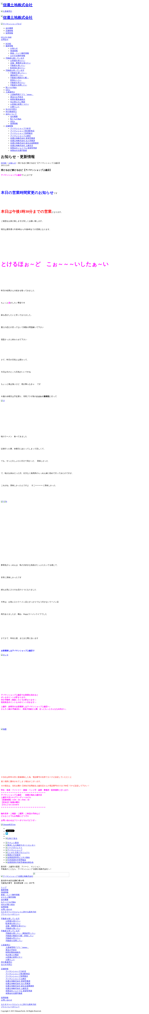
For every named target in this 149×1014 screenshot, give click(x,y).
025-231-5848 (6, 37)
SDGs (12, 121)
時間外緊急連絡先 (17, 99)
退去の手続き (11, 950)
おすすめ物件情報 (17, 56)
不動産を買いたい (17, 65)
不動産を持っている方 (10, 931)
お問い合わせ (6, 909)
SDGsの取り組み (8, 904)
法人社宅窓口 (6, 965)
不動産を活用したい (18, 85)
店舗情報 (9, 31)
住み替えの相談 (12, 955)
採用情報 (9, 33)
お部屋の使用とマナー (19, 104)
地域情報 (14, 51)
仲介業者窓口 (6, 962)
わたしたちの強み (8, 902)
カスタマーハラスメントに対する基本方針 (18, 912)
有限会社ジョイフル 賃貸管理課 (23, 148)
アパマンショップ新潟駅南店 (22, 131)
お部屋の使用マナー (14, 957)
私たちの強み (15, 119)
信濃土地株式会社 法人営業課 (22, 141)
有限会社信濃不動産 (18, 150)
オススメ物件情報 (8, 897)
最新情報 (4, 890)
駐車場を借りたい (17, 68)
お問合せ (4, 39)
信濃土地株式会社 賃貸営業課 (22, 138)
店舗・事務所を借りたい (20, 63)
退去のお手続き (16, 97)
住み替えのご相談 (17, 102)
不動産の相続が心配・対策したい (20, 936)
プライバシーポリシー (10, 914)
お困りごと (15, 107)
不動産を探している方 (10, 919)
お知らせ (14, 48)
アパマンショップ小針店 (20, 128)
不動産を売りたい (17, 83)
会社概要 (9, 28)
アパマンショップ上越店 (20, 136)
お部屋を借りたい (17, 61)
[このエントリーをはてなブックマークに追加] (7, 834)
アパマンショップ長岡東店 (21, 133)
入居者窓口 (5, 945)
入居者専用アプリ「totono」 (22, 94)
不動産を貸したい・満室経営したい (20, 933)
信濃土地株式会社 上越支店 (21, 146)
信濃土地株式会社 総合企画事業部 (24, 143)
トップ (4, 887)
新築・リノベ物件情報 (19, 53)
